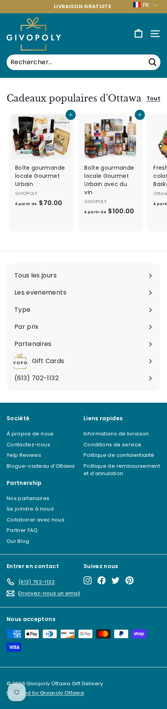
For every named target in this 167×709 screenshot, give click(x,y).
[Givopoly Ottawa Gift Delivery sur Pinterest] (129, 580)
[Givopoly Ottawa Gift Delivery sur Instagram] (88, 580)
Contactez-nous (28, 444)
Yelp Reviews (24, 455)
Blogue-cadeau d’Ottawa (41, 466)
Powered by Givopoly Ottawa (45, 693)
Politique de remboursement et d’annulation (122, 469)
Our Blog (18, 541)
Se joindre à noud (30, 508)
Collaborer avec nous (35, 519)
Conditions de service (112, 444)
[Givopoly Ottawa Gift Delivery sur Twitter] (115, 580)
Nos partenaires (28, 498)
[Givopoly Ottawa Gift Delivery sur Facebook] (101, 580)
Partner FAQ (22, 530)
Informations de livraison (116, 433)
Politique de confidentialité (119, 455)
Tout (153, 98)
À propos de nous (30, 433)
